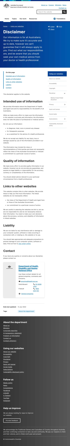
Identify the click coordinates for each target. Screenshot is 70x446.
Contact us (62, 8)
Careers (51, 5)
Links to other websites (14, 82)
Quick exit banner (54, 109)
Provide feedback (12, 420)
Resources (33, 19)
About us (44, 5)
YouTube (6, 398)
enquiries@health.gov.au (29, 281)
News (64, 5)
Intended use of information (15, 76)
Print (60, 26)
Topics (14, 19)
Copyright (52, 88)
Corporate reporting (10, 331)
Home (7, 19)
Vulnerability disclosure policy (56, 124)
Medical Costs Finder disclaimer (57, 98)
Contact (8, 88)
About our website (54, 78)
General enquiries (27, 294)
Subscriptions (53, 119)
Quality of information (13, 79)
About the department (26, 311)
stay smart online (25, 244)
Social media (53, 114)
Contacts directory (9, 341)
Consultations (8, 388)
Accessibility (53, 83)
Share (52, 29)
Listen (52, 26)
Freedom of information (11, 336)
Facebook (6, 390)
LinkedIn (6, 393)
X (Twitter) (7, 395)
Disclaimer (52, 93)
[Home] (18, 5)
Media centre (7, 383)
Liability (8, 85)
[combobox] (49, 12)
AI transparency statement (12, 333)
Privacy (51, 104)
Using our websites (17, 26)
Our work (23, 19)
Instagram (6, 401)
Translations (60, 19)
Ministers (58, 5)
